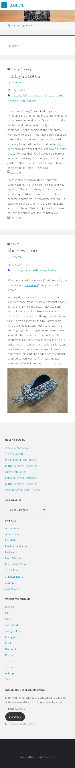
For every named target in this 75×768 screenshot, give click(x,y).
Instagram (11, 637)
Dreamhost (31, 285)
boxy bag (17, 270)
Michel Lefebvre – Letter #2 (21, 483)
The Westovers (14, 453)
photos (49, 95)
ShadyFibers (12, 570)
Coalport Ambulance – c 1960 (22, 489)
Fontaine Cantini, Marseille (21, 477)
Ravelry (9, 655)
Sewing (15, 69)
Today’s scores (23, 75)
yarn (22, 100)
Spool (28, 134)
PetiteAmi (11, 552)
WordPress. (49, 757)
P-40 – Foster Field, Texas (20, 459)
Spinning (26, 69)
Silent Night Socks (15, 471)
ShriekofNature (14, 576)
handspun (37, 95)
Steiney (9, 582)
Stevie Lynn (12, 588)
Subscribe (15, 716)
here (10, 325)
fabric (26, 95)
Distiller (9, 607)
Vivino (8, 679)
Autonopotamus (15, 534)
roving (59, 95)
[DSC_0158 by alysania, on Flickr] (14, 217)
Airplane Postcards (16, 447)
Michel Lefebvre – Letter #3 (21, 465)
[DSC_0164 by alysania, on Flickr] (14, 172)
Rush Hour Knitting (16, 564)
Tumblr (9, 661)
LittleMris (10, 540)
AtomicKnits (12, 528)
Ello (7, 613)
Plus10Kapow (13, 558)
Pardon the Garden (16, 546)
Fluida (36, 757)
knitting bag (39, 270)
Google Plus (12, 631)
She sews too (22, 250)
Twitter (9, 667)
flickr (8, 619)
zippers (31, 100)
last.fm (9, 643)
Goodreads (12, 625)
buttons (16, 95)
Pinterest (10, 649)
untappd (10, 673)
